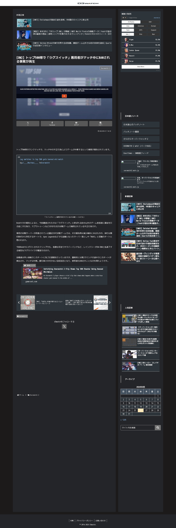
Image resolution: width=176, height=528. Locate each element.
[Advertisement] (64, 139)
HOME (72, 521)
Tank (127, 30)
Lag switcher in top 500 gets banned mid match (41, 159)
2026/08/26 (157, 17)
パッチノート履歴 (131, 132)
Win (128, 34)
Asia (127, 26)
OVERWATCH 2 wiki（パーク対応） (138, 146)
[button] (100, 123)
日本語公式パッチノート (134, 124)
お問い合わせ (101, 521)
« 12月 (123, 420)
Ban (153, 34)
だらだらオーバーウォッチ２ (136, 139)
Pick (140, 34)
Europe (153, 26)
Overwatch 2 (23, 316)
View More (140, 67)
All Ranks (131, 22)
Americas (141, 26)
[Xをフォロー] (64, 326)
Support (153, 30)
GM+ (150, 22)
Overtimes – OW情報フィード (136, 153)
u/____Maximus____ (30, 163)
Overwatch (45, 163)
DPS (140, 30)
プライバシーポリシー (84, 521)
